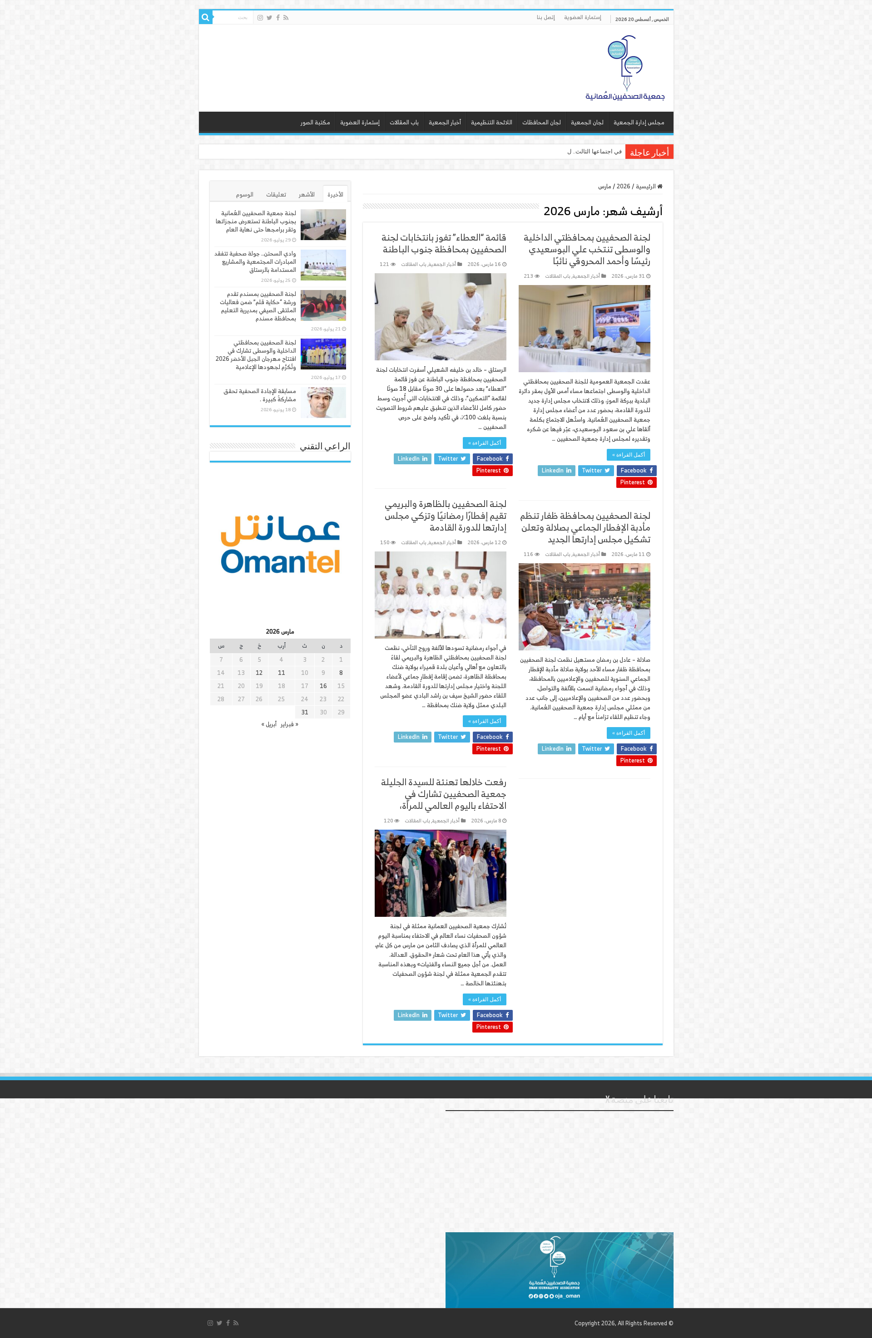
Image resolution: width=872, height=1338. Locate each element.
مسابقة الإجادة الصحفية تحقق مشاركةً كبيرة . (259, 395)
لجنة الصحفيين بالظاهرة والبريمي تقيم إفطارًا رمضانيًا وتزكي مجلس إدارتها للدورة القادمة (445, 515)
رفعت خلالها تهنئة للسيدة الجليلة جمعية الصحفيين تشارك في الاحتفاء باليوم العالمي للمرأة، (443, 793)
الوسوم (244, 194)
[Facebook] (278, 17)
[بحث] (206, 17)
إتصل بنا (546, 17)
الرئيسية (646, 186)
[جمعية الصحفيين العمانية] (625, 66)
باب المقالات (404, 122)
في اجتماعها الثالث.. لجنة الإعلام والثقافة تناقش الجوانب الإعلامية (542, 151)
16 (323, 686)
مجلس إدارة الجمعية (639, 122)
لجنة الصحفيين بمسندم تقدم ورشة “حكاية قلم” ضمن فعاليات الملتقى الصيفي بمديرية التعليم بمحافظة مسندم (258, 306)
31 (304, 712)
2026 (623, 186)
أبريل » (269, 724)
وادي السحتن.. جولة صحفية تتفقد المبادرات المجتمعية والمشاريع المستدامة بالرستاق (255, 261)
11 (281, 673)
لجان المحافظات (541, 122)
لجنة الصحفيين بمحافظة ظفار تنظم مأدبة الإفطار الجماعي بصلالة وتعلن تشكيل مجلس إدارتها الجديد (585, 527)
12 (259, 673)
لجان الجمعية (587, 122)
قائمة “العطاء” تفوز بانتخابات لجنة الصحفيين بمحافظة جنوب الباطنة (444, 243)
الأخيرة (335, 194)
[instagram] (260, 17)
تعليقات (276, 194)
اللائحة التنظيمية (491, 122)
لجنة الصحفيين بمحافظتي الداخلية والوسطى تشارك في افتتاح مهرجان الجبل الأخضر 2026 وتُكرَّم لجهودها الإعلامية (256, 354)
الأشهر (307, 194)
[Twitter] (269, 17)
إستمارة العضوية (582, 17)
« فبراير (289, 724)
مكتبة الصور (315, 122)
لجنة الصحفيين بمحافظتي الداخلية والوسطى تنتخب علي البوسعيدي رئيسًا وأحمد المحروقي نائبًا (587, 249)
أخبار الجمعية (445, 122)
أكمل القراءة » (628, 455)
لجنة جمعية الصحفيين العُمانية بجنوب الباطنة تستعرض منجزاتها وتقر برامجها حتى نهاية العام (256, 221)
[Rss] (285, 17)
